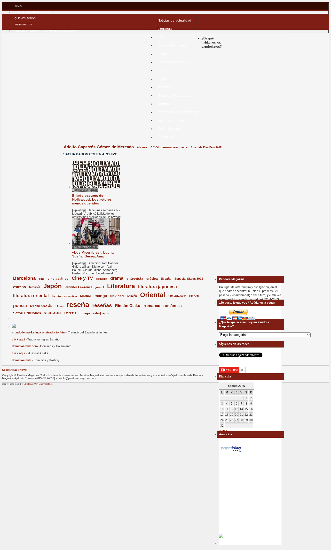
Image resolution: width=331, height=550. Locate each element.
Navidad (117, 296)
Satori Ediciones (27, 313)
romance (151, 305)
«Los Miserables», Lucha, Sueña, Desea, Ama (93, 254)
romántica (172, 306)
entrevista (134, 278)
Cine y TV (165, 70)
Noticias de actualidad (174, 20)
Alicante (142, 147)
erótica (152, 278)
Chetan (28, 384)
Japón (52, 286)
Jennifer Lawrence (78, 287)
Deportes (165, 87)
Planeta (194, 296)
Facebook (61, 154)
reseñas (102, 305)
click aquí (18, 339)
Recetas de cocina (172, 45)
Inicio (18, 5)
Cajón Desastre (169, 128)
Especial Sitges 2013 (188, 278)
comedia (101, 278)
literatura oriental (31, 295)
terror (70, 312)
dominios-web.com (25, 346)
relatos (59, 306)
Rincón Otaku (127, 305)
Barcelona (24, 278)
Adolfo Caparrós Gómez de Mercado (99, 147)
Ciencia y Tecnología (173, 62)
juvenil (99, 287)
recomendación (41, 306)
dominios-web (21, 360)
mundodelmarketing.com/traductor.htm (39, 332)
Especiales (166, 137)
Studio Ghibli (52, 313)
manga (101, 296)
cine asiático (58, 278)
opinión (132, 296)
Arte (161, 37)
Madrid (85, 296)
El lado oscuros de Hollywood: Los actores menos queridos (92, 199)
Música (163, 79)
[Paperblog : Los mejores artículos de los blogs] (231, 451)
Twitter (61, 150)
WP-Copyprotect (43, 384)
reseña (78, 305)
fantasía (34, 287)
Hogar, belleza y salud (174, 95)
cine (41, 278)
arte (184, 147)
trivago (84, 313)
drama (116, 278)
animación (170, 147)
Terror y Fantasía (171, 120)
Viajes (162, 54)
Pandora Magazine (98, 36)
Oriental (164, 103)
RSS (61, 146)
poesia (20, 305)
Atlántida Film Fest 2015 (206, 147)
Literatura (165, 28)
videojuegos (101, 313)
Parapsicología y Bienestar (178, 112)
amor (154, 147)
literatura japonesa (157, 286)
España (166, 278)
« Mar (223, 431)
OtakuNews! (177, 296)
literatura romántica (64, 296)
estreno (19, 287)
